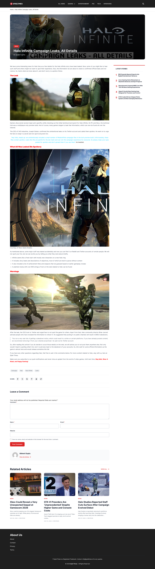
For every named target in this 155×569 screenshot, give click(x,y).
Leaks (37, 370)
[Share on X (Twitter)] (22, 379)
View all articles (24, 457)
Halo (21, 370)
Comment (13, 402)
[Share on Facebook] (17, 379)
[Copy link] (41, 379)
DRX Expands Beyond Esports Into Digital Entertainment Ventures (128, 75)
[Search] (143, 4)
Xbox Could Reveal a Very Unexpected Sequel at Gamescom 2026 (23, 505)
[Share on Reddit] (36, 379)
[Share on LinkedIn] (27, 379)
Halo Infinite (28, 370)
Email (62, 422)
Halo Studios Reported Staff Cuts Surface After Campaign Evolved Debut (93, 505)
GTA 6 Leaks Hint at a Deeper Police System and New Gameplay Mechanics (130, 97)
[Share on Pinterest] (31, 379)
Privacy (12, 546)
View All (104, 469)
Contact (13, 543)
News (11, 498)
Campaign (14, 370)
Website (12, 430)
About (12, 539)
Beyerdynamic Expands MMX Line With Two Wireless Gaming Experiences (131, 86)
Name (12, 422)
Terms (12, 550)
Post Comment (17, 444)
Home (11, 9)
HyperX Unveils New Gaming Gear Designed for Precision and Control (129, 92)
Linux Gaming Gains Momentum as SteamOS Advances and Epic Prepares (130, 80)
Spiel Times (74, 564)
